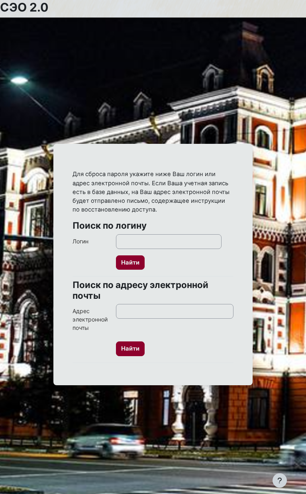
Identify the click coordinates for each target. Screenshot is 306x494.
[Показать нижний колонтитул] (280, 480)
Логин (80, 241)
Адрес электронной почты (90, 319)
